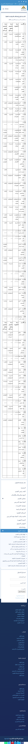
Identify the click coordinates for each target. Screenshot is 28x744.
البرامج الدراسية (21, 509)
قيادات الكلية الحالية (19, 609)
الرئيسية (23, 488)
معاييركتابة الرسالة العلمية (18, 673)
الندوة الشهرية (21, 520)
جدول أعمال (22, 539)
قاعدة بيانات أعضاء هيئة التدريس (16, 516)
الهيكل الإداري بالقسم (20, 534)
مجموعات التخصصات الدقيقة (18, 558)
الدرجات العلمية (20, 622)
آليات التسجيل (21, 669)
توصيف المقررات (21, 506)
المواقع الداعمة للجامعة (19, 620)
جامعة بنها (7, 738)
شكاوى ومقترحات (20, 618)
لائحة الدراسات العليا (19, 664)
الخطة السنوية (21, 691)
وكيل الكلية (21, 636)
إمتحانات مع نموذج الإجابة (19, 536)
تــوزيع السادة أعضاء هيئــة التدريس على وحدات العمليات (14, 555)
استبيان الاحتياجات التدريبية (7, 3)
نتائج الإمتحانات (21, 647)
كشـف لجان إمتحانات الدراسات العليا (17, 544)
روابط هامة (22, 527)
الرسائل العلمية (21, 513)
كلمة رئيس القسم (20, 491)
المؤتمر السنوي (21, 523)
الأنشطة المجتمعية (20, 693)
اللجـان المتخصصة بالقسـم (19, 541)
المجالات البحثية (20, 616)
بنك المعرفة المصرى (19, 721)
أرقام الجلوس (21, 642)
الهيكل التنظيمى (20, 614)
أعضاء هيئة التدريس (20, 502)
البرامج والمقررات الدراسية (18, 649)
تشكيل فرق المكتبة (20, 715)
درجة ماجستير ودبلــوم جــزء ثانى (17, 549)
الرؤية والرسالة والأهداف (18, 495)
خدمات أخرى (22, 531)
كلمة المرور (23, 583)
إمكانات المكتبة (20, 717)
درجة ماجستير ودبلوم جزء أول (18, 546)
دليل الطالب (21, 666)
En (15, 3)
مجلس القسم (22, 498)
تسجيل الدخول (21, 3)
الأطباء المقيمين (21, 563)
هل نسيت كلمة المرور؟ (20, 595)
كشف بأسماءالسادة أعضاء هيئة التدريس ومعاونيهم (14, 560)
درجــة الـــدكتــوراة (20, 551)
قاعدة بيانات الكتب (20, 719)
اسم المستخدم (22, 577)
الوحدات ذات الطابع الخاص (18, 695)
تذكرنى (24, 589)
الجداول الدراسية (20, 638)
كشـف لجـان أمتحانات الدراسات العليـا (16, 565)
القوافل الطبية (21, 699)
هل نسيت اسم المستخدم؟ (19, 597)
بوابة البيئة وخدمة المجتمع (18, 697)
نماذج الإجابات (21, 644)
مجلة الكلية (21, 675)
